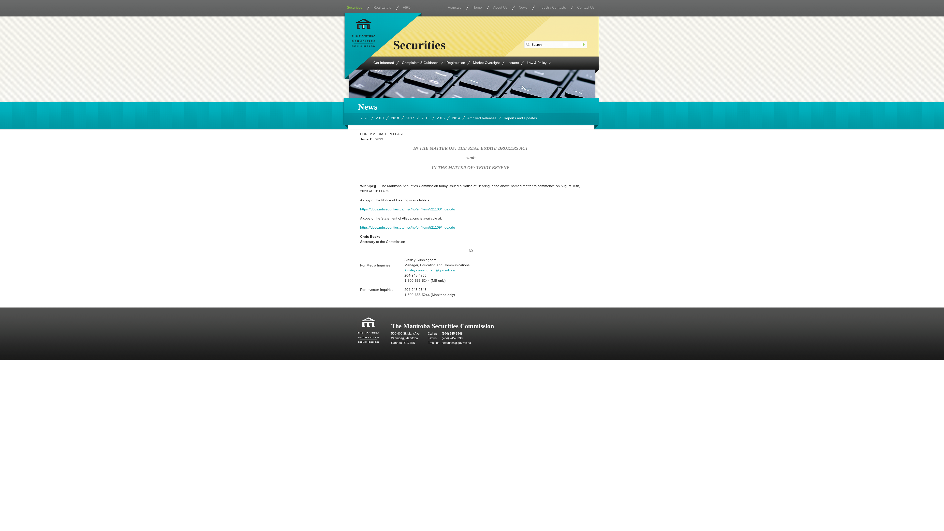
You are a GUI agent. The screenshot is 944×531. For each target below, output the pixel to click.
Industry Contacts (552, 7)
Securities (354, 7)
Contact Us (585, 7)
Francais (454, 7)
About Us (500, 7)
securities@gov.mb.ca (456, 342)
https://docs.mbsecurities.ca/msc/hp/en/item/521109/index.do (407, 227)
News (523, 7)
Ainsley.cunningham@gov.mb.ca (429, 270)
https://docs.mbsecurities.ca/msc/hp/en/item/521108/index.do (407, 209)
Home (477, 7)
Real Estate (382, 7)
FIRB (407, 7)
